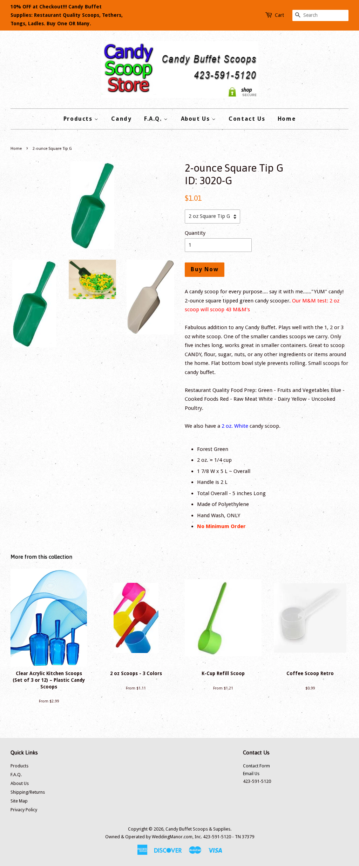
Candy (121, 118)
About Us (196, 118)
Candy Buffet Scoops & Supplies (197, 829)
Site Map (19, 801)
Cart (279, 15)
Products (78, 118)
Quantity (195, 233)
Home (287, 118)
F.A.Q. (154, 118)
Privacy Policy (24, 809)
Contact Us (247, 118)
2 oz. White (235, 426)
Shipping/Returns (28, 792)
